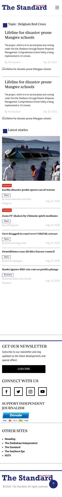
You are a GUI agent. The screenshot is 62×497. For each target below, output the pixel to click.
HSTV (8, 455)
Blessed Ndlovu (12, 279)
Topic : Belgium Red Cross (27, 24)
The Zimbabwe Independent (21, 443)
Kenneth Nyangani (13, 261)
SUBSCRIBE (24, 369)
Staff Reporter (11, 225)
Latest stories (18, 130)
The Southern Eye (15, 451)
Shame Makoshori (13, 199)
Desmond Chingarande (15, 243)
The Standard (12, 447)
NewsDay (10, 439)
